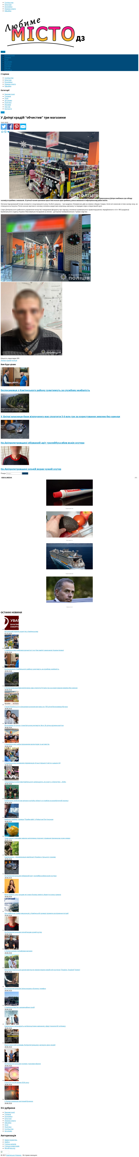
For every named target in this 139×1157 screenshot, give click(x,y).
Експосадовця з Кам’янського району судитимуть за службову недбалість (45, 390)
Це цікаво (8, 62)
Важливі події (10, 55)
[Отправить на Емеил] (23, 129)
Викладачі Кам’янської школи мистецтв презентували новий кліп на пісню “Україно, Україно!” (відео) (42, 970)
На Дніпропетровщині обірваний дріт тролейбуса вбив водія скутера (42, 442)
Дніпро (3, 360)
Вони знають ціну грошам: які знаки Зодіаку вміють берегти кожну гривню (33, 895)
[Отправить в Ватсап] (2, 131)
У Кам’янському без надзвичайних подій (20, 1007)
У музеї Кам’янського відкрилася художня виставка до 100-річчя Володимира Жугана (36, 707)
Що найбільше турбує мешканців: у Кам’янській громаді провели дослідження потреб (36, 913)
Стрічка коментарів (12, 1146)
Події (6, 60)
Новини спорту (10, 9)
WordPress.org (10, 1148)
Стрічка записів (10, 1144)
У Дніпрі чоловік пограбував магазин (18, 951)
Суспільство (9, 3)
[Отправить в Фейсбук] (10, 129)
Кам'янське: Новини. (13, 1155)
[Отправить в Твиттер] (4, 129)
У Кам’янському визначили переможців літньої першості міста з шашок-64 (32, 763)
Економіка (8, 7)
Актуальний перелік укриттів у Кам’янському (21, 631)
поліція (14, 360)
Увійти (7, 1142)
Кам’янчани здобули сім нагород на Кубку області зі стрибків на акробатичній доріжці (36, 801)
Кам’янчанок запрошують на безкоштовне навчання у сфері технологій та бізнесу (35, 1026)
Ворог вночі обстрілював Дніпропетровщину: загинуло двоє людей (30, 1045)
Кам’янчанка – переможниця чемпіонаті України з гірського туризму (30, 857)
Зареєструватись (11, 1140)
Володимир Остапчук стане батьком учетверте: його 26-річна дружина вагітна (34, 725)
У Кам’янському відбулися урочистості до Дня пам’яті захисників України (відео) (34, 650)
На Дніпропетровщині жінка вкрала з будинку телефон (25, 988)
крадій (8, 360)
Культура (8, 5)
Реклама (8, 66)
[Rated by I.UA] (5, 1153)
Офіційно (8, 11)
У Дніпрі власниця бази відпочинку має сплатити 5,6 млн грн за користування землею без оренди (60, 416)
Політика (8, 64)
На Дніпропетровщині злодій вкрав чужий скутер (31, 468)
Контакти (8, 70)
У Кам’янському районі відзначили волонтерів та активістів (27, 744)
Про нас (7, 68)
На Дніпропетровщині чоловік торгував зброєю (23, 1064)
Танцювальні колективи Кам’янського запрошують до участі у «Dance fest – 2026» (35, 782)
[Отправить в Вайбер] (5, 131)
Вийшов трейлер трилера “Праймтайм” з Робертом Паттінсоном (29, 819)
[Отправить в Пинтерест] (17, 129)
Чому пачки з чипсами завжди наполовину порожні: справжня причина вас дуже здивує (37, 838)
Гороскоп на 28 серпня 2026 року (17, 1082)
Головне (8, 57)
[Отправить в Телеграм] (8, 131)
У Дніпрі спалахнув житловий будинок (19, 1101)
